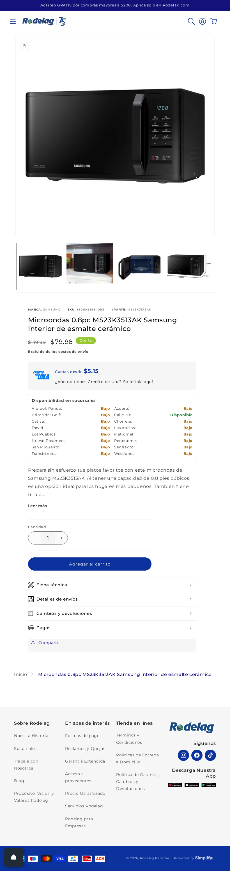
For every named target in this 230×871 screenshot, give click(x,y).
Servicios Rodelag (84, 806)
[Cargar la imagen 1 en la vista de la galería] (40, 266)
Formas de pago (82, 735)
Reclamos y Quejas (85, 748)
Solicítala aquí (138, 381)
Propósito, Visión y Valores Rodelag (34, 797)
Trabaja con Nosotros (26, 765)
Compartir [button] (48, 642)
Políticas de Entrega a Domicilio (137, 758)
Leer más (37, 505)
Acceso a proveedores (78, 777)
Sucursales (25, 748)
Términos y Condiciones (129, 739)
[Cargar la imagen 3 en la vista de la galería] (139, 266)
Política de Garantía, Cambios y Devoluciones (137, 781)
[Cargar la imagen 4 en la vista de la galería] (189, 266)
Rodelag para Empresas (79, 822)
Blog (19, 780)
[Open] (13, 857)
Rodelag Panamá (154, 858)
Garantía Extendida (85, 761)
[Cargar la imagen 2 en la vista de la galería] (89, 266)
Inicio (21, 674)
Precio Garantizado (85, 793)
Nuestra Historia (31, 735)
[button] (13, 21)
